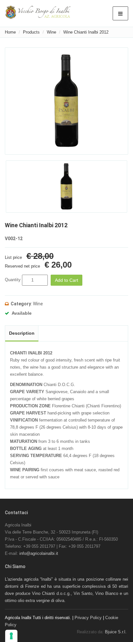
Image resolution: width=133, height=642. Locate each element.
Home (10, 32)
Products (31, 32)
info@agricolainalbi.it (38, 553)
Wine (51, 32)
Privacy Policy (88, 617)
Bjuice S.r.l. (116, 631)
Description (22, 333)
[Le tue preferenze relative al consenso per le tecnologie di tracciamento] (11, 636)
